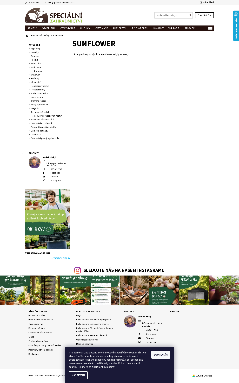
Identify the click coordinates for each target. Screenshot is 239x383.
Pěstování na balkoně (41, 123)
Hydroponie (67, 28)
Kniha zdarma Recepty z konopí (91, 335)
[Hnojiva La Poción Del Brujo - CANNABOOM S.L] (27, 35)
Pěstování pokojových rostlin (45, 138)
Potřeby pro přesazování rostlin (46, 116)
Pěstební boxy (38, 89)
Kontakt (129, 311)
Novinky (158, 28)
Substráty (119, 28)
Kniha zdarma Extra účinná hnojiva (92, 324)
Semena (32, 28)
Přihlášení (208, 2)
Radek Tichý (144, 316)
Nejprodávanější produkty (43, 127)
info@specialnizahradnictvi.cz (61, 2)
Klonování (35, 82)
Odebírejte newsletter (87, 339)
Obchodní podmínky (38, 341)
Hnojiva (85, 28)
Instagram (56, 180)
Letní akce (36, 134)
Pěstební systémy (40, 86)
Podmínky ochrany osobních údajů (44, 345)
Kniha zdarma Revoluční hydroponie (93, 319)
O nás (31, 337)
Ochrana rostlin (38, 101)
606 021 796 (34, 2)
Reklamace (33, 354)
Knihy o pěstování (39, 104)
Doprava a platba (36, 315)
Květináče (101, 28)
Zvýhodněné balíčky (41, 112)
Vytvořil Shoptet (204, 375)
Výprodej (174, 28)
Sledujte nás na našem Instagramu (124, 270)
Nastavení (78, 375)
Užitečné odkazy (37, 311)
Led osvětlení (139, 28)
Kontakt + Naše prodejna (40, 332)
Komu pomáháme (36, 328)
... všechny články (61, 258)
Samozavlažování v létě (42, 119)
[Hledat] (190, 15)
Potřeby (35, 78)
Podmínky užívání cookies (40, 350)
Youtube (55, 176)
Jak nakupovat (35, 324)
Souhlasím (161, 355)
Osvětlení (48, 28)
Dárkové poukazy (39, 130)
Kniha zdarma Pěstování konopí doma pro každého (94, 330)
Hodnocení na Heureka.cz (40, 319)
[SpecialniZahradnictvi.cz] (53, 15)
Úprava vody (37, 97)
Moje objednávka (84, 344)
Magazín (190, 28)
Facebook (55, 173)
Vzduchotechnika (39, 93)
